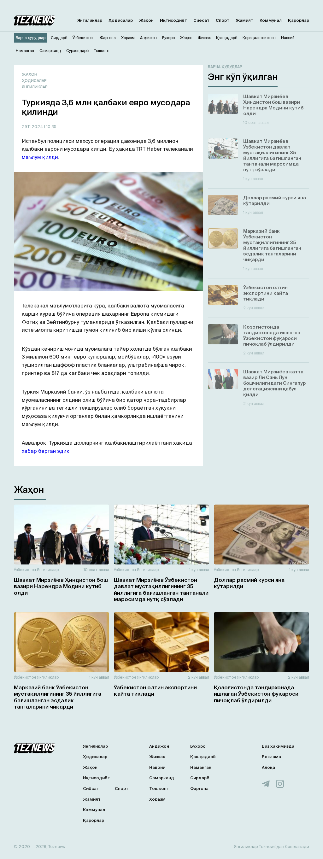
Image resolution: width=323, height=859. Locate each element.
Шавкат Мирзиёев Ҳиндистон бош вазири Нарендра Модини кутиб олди (61, 586)
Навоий (157, 767)
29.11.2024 (33, 126)
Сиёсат (201, 20)
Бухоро (198, 746)
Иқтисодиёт (173, 20)
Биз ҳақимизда (278, 746)
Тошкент (159, 788)
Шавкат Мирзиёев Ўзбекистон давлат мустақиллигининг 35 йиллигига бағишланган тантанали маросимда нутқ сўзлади (161, 589)
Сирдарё (199, 777)
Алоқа (268, 767)
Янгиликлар (89, 20)
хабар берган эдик (45, 451)
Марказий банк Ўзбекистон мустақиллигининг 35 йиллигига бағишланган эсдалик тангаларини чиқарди (57, 697)
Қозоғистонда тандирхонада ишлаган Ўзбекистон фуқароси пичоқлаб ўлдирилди (256, 693)
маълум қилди (40, 157)
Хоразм (157, 799)
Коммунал (271, 20)
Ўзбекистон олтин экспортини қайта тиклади (155, 690)
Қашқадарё (203, 756)
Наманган (200, 767)
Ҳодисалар (121, 20)
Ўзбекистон (25, 570)
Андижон (159, 746)
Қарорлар (298, 20)
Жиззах (157, 756)
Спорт (222, 20)
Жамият (244, 20)
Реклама (271, 756)
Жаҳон (146, 20)
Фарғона (199, 788)
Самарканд (161, 777)
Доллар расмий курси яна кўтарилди (249, 583)
